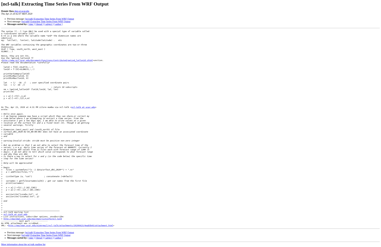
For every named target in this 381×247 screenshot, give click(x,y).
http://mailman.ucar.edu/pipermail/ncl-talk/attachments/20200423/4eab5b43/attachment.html (60, 225)
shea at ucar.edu (21, 11)
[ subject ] (48, 24)
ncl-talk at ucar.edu (83, 107)
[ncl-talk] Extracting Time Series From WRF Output (49, 19)
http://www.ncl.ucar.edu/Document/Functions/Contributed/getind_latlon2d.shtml (47, 60)
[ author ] (58, 24)
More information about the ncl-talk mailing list (23, 244)
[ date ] (31, 24)
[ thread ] (39, 24)
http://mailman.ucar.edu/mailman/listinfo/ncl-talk (33, 219)
